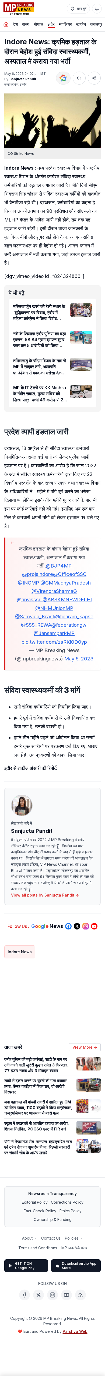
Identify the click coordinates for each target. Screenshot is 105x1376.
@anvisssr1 (30, 599)
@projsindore (37, 574)
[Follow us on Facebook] (68, 926)
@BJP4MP (59, 566)
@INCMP (28, 583)
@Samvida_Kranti (35, 616)
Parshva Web (75, 1331)
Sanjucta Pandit (22, 79)
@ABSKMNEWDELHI (67, 599)
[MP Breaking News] (18, 8)
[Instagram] (52, 1295)
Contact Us (51, 1238)
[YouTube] (66, 1295)
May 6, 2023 (78, 659)
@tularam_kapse (74, 616)
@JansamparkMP (54, 633)
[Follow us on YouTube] (94, 926)
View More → (84, 1047)
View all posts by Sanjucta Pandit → (45, 895)
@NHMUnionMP (54, 608)
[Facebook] (24, 1295)
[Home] (6, 24)
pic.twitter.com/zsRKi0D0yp (54, 642)
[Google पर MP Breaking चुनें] (63, 78)
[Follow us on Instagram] (85, 926)
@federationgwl (69, 625)
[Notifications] (97, 9)
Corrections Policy (67, 1202)
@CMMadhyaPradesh (65, 583)
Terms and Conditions (37, 1248)
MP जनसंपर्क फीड (74, 1248)
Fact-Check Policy (40, 1211)
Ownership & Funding (53, 1219)
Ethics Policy (71, 1211)
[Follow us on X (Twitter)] (77, 926)
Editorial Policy (35, 1202)
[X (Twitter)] (38, 1295)
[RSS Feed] (80, 1295)
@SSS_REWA (36, 625)
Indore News (20, 951)
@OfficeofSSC (69, 574)
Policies (72, 1238)
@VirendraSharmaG (54, 591)
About (27, 1238)
